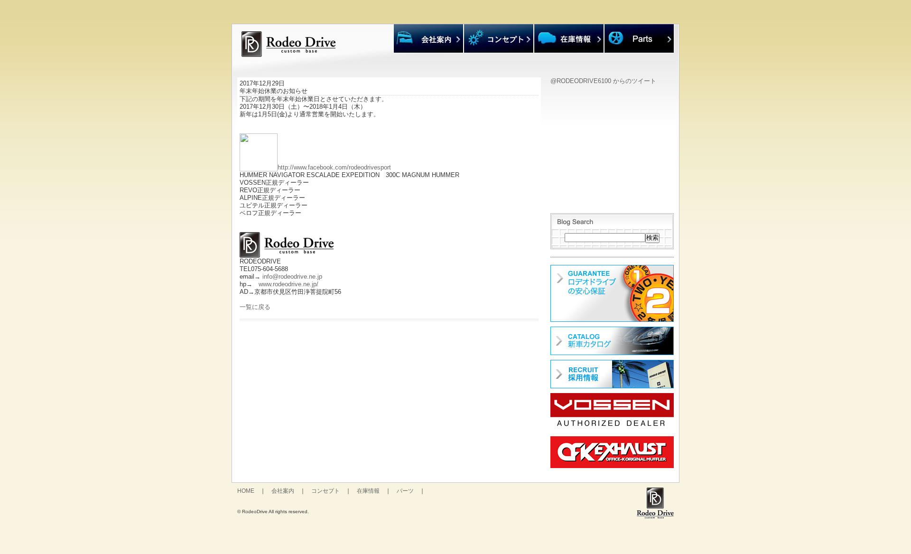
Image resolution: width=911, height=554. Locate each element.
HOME (245, 491)
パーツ (405, 491)
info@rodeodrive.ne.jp (292, 276)
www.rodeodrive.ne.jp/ (288, 284)
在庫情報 (368, 491)
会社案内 (282, 491)
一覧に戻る (255, 306)
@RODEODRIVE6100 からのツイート (603, 81)
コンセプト (325, 491)
